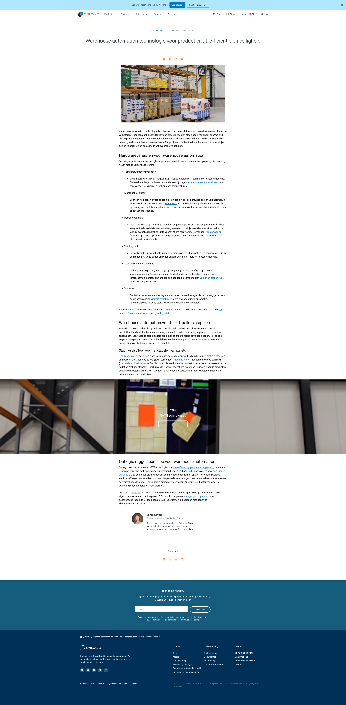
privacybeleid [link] (213, 683)
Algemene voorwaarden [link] (117, 683)
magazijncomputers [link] (196, 496)
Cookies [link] (134, 683)
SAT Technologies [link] (128, 356)
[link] (88, 14)
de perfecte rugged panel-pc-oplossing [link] (193, 467)
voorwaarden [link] (181, 617)
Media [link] (176, 657)
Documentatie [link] (211, 657)
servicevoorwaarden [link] (233, 683)
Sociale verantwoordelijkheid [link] (187, 668)
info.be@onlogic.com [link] (245, 660)
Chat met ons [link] (241, 657)
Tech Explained (157, 30)
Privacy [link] (100, 683)
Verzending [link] (209, 660)
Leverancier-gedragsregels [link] (186, 672)
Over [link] (175, 653)
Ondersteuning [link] (211, 653)
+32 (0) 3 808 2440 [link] (244, 653)
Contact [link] (238, 664)
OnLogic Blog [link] (179, 660)
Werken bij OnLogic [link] (182, 664)
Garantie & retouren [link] (213, 664)
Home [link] (81, 637)
